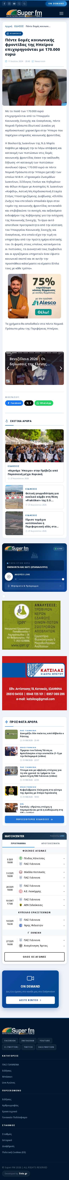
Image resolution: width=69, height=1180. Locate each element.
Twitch (28, 1047)
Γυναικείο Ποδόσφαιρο (14, 1117)
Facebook (16, 403)
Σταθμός (7, 1134)
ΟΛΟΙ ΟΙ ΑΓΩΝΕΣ (34, 956)
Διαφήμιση (8, 1146)
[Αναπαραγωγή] (9, 577)
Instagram (27, 1040)
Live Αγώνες (8, 1082)
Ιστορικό (7, 1140)
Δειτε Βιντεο (28, 1000)
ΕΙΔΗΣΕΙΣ (19, 26)
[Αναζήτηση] (19, 3)
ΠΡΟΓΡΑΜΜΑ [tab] (18, 843)
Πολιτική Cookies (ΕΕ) (14, 1152)
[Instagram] (9, 3)
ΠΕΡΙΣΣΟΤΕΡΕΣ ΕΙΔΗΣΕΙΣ (32, 819)
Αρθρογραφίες (10, 1105)
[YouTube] (14, 3)
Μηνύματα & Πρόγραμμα (24, 585)
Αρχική (8, 26)
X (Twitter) (11, 1047)
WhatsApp (45, 403)
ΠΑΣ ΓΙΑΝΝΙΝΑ (10, 1064)
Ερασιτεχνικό (9, 1111)
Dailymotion (46, 1047)
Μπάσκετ (7, 1076)
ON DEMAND (56, 3)
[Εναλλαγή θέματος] (24, 3)
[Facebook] (4, 3)
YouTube (45, 1040)
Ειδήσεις (7, 1070)
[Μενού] (61, 13)
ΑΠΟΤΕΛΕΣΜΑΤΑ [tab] (50, 843)
